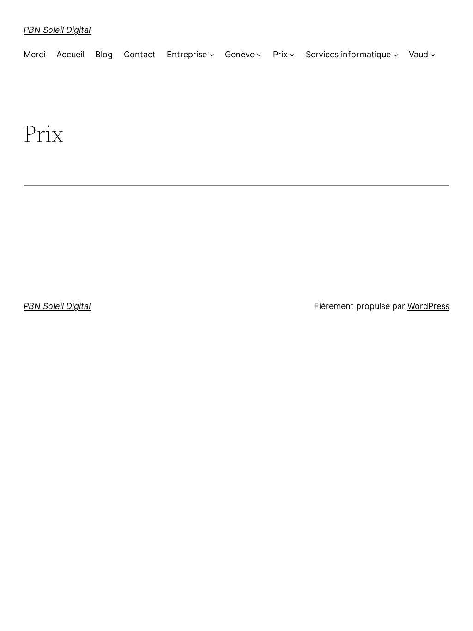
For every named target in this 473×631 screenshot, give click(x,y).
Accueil (70, 54)
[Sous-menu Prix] (292, 54)
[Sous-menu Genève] (259, 54)
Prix (280, 54)
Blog (104, 54)
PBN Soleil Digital (57, 30)
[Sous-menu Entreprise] (211, 54)
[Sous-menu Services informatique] (395, 54)
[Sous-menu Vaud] (433, 54)
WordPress (428, 306)
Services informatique (348, 54)
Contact (140, 54)
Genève (240, 54)
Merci (34, 54)
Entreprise (187, 54)
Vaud (418, 54)
